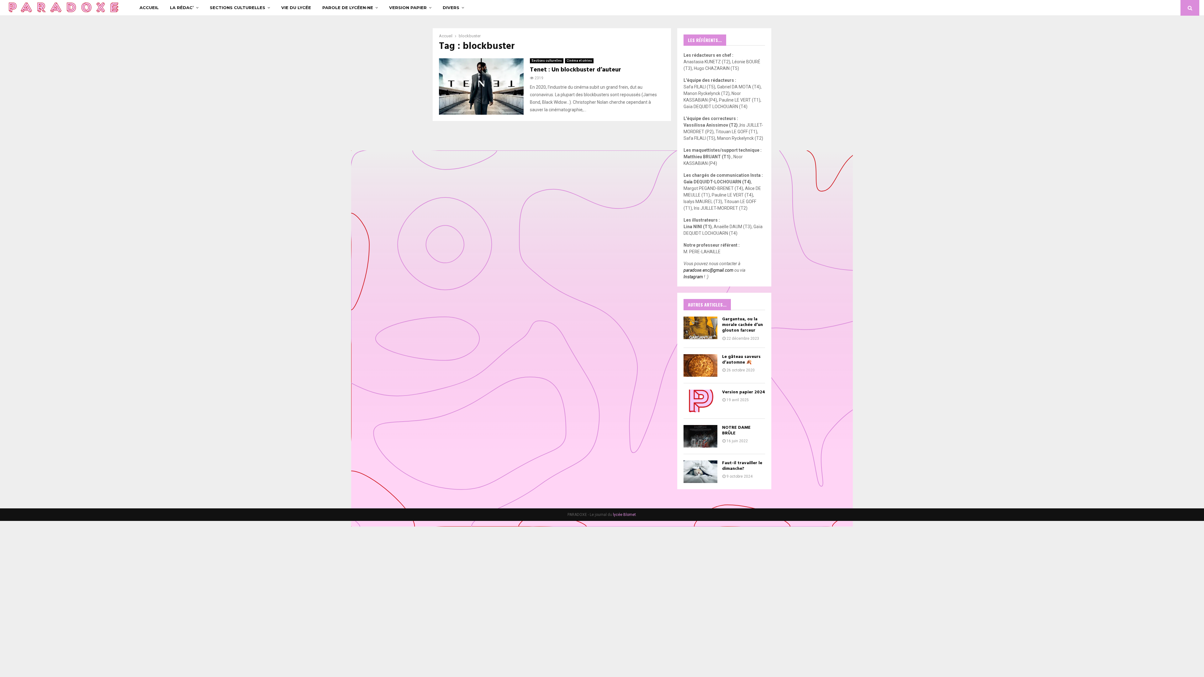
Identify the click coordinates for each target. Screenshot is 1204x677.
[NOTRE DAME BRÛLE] (700, 436)
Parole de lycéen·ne (347, 7)
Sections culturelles (237, 7)
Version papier (408, 7)
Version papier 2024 (743, 392)
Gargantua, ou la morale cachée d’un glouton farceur (742, 325)
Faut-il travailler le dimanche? (742, 465)
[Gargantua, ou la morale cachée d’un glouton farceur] (700, 328)
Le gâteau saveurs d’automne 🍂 (741, 359)
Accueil (149, 7)
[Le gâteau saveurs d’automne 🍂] (700, 365)
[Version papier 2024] (700, 401)
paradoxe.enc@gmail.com (708, 270)
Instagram (693, 276)
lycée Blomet (624, 514)
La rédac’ (182, 7)
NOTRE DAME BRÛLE (736, 430)
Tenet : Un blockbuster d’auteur (575, 70)
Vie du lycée (296, 7)
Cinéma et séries (579, 60)
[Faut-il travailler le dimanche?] (700, 471)
